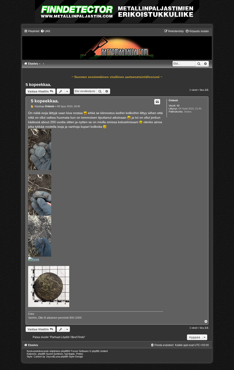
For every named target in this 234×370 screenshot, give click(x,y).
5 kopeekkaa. (38, 84)
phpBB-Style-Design (72, 356)
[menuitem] (45, 31)
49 (178, 105)
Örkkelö (173, 100)
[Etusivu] (117, 44)
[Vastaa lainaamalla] (157, 101)
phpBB (64, 351)
